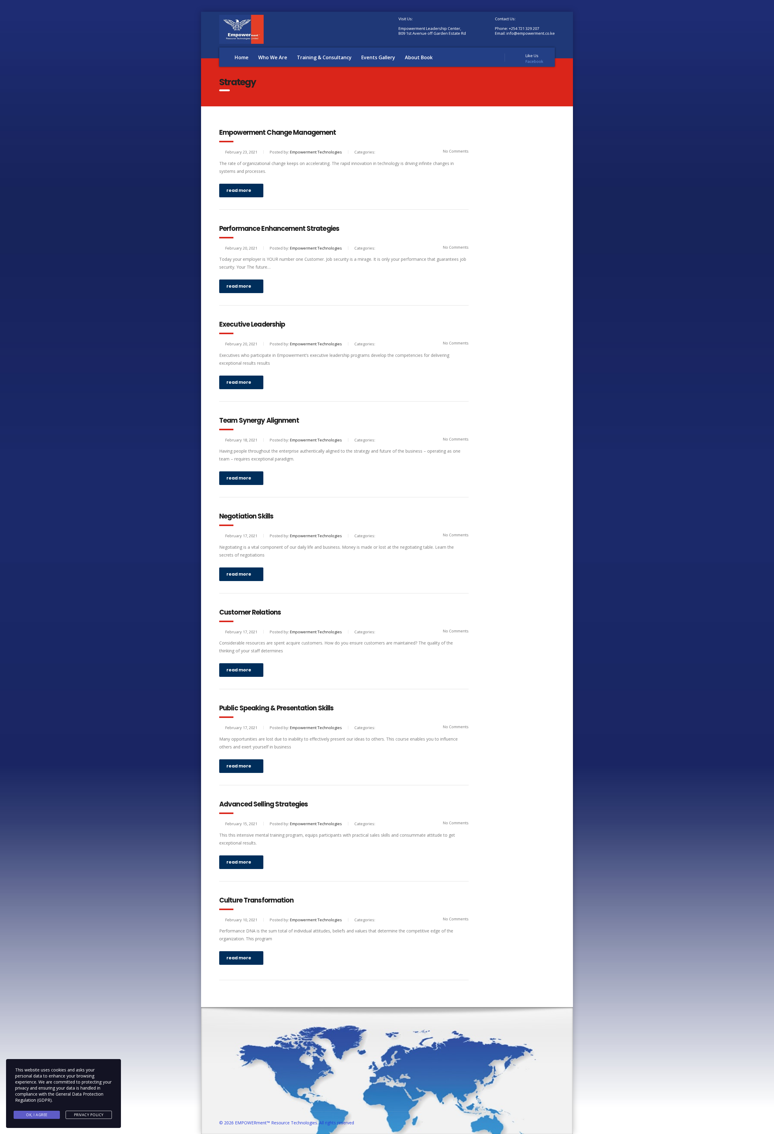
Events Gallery (378, 57)
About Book (419, 57)
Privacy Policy (89, 1114)
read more (238, 190)
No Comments (456, 151)
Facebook (534, 61)
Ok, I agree (36, 1114)
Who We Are (272, 57)
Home (242, 57)
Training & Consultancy (324, 57)
